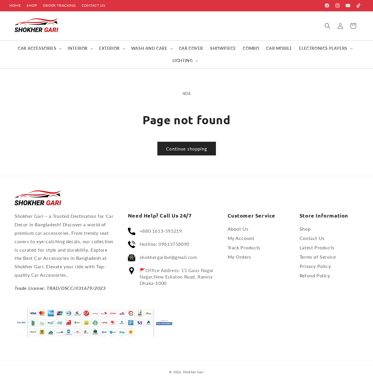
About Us (238, 229)
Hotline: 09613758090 (164, 244)
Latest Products (317, 247)
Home (15, 5)
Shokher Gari (193, 372)
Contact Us (93, 5)
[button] (327, 26)
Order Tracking (59, 5)
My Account (241, 238)
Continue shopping (186, 148)
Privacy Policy (315, 266)
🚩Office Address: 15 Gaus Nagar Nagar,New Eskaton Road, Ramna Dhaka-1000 (177, 276)
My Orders (239, 257)
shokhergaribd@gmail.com (168, 257)
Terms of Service (318, 257)
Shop (32, 5)
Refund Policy (315, 275)
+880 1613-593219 (161, 231)
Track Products (244, 247)
